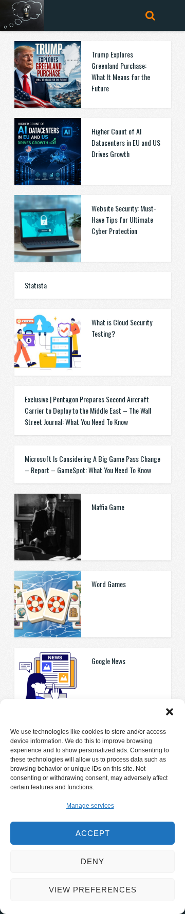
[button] (169, 712)
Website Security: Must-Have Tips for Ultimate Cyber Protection (123, 219)
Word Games (108, 583)
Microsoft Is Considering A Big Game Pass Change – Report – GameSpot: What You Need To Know (92, 464)
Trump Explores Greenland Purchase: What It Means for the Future (120, 71)
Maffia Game (107, 506)
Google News (108, 660)
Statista (36, 285)
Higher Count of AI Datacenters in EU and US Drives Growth (125, 142)
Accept (93, 833)
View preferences (93, 889)
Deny (92, 861)
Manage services (90, 805)
